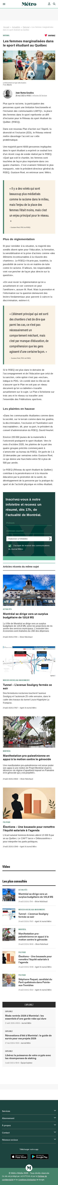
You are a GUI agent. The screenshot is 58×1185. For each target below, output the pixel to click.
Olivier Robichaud (26, 636)
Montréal (7, 751)
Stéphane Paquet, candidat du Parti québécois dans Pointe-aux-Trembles (35, 982)
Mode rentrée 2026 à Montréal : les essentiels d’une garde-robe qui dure (25, 1017)
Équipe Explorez (26, 1062)
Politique (6, 822)
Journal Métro (26, 1023)
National (26, 27)
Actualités (16, 27)
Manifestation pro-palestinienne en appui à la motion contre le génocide (27, 757)
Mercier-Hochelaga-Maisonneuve (16, 680)
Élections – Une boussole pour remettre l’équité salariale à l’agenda (29, 828)
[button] (3, 4)
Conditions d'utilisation (27, 1179)
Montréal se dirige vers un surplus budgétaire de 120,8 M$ (25, 615)
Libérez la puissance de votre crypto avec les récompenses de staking (28, 1056)
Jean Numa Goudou (25, 92)
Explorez (29, 1004)
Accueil (6, 27)
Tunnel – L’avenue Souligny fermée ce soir (27, 686)
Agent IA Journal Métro (28, 707)
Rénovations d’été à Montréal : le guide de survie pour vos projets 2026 (28, 1037)
